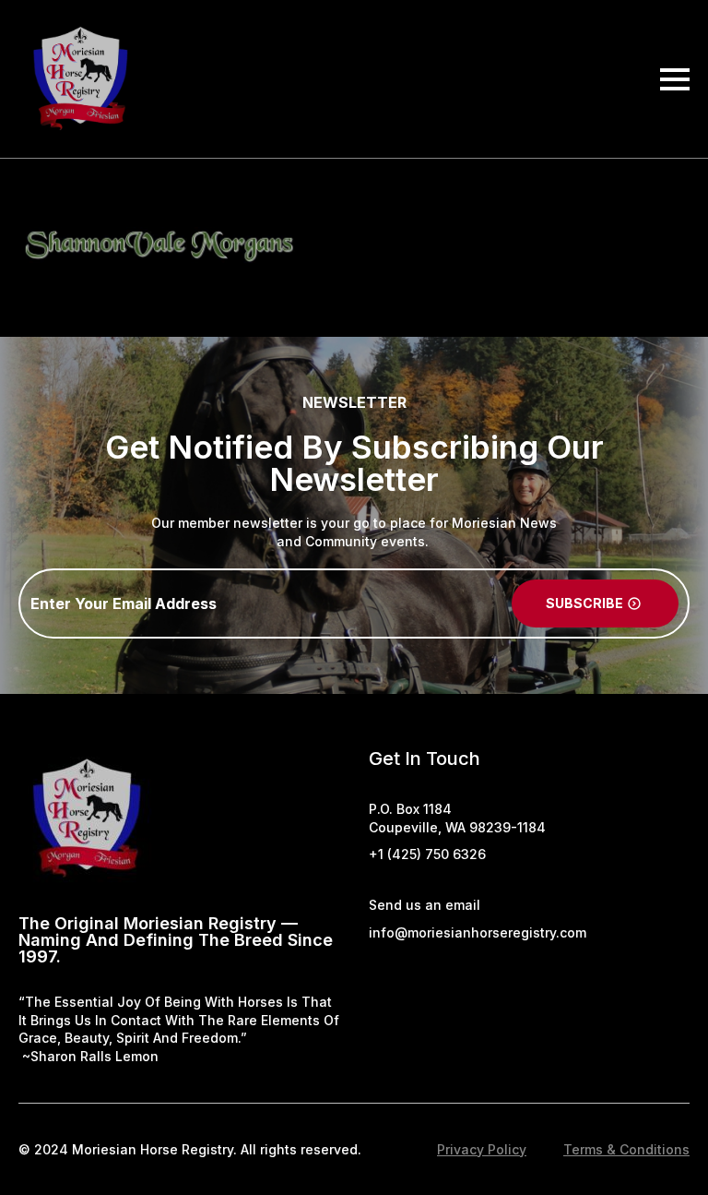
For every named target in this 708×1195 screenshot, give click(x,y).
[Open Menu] (675, 79)
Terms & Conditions (626, 1149)
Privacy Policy (481, 1149)
